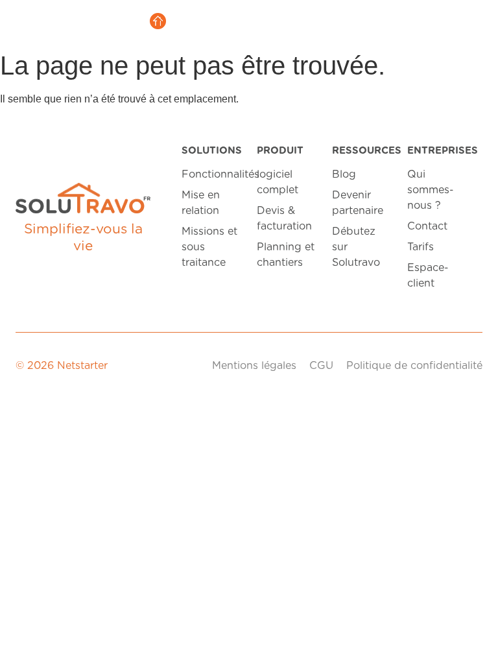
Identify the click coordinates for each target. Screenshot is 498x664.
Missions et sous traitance (209, 247)
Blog (344, 174)
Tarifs (420, 247)
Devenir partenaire (357, 203)
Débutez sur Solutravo (356, 247)
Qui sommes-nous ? (430, 190)
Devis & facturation (284, 218)
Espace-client (428, 276)
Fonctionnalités (211, 174)
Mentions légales (254, 366)
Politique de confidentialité (414, 366)
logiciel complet (277, 182)
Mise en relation (201, 203)
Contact (427, 226)
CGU (321, 366)
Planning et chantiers (285, 255)
